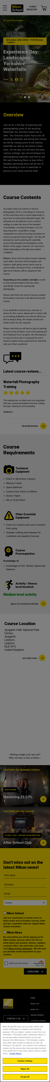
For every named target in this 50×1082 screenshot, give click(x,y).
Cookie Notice (15, 1054)
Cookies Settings (25, 1061)
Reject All (25, 1069)
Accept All (25, 1077)
